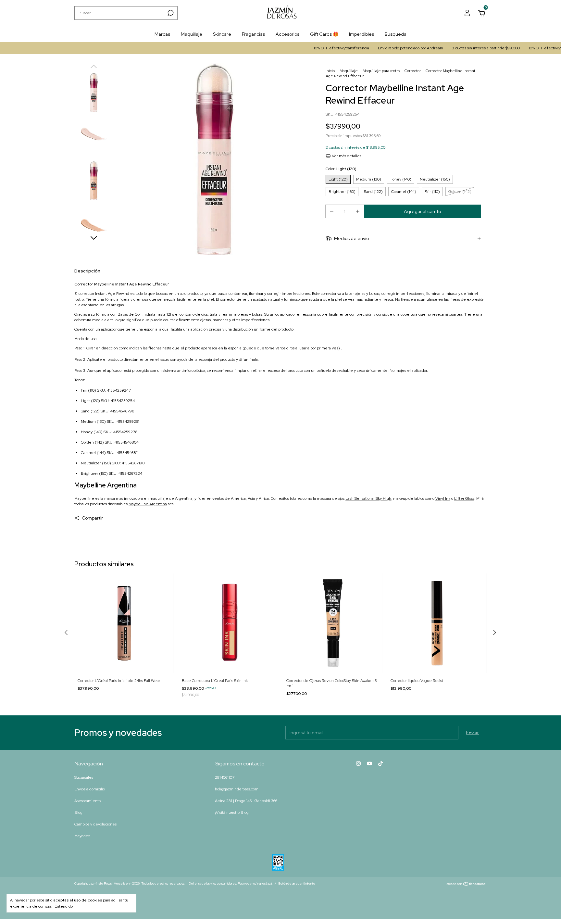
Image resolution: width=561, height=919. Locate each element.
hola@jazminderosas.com (236, 789)
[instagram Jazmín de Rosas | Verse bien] (358, 763)
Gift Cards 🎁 (324, 34)
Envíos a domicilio (89, 789)
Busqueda (395, 34)
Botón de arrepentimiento (296, 883)
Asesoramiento (87, 800)
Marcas (162, 34)
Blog (78, 812)
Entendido (64, 906)
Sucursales (83, 777)
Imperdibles (361, 34)
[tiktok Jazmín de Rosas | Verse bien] (380, 763)
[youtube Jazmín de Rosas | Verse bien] (369, 763)
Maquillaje (191, 34)
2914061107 (224, 777)
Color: (341, 168)
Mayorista (82, 835)
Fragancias (253, 34)
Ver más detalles (346, 155)
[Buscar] (170, 12)
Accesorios (287, 34)
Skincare (222, 34)
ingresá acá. (265, 883)
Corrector (413, 70)
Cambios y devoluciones (95, 824)
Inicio (330, 70)
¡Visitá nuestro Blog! (232, 812)
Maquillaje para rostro (381, 70)
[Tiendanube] (466, 884)
